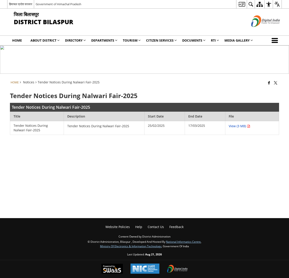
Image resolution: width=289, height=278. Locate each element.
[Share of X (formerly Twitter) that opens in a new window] (275, 83)
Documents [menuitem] (192, 40)
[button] (275, 40)
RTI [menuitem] (213, 40)
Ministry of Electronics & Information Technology (130, 246)
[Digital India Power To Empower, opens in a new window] (177, 269)
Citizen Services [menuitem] (160, 40)
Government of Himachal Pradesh (58, 4)
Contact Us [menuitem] (156, 227)
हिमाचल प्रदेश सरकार (20, 4)
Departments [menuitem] (102, 40)
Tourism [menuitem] (130, 40)
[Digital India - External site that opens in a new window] (260, 30)
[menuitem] (241, 4)
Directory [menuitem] (74, 40)
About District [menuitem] (43, 40)
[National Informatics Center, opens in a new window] (145, 269)
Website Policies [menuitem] (117, 227)
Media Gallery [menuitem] (237, 40)
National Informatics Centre (183, 241)
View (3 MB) (238, 126)
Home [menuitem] (17, 40)
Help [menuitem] (138, 227)
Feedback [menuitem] (176, 227)
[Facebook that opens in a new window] (269, 83)
